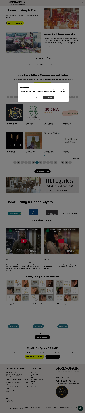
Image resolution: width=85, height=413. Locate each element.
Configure (36, 97)
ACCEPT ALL (48, 97)
